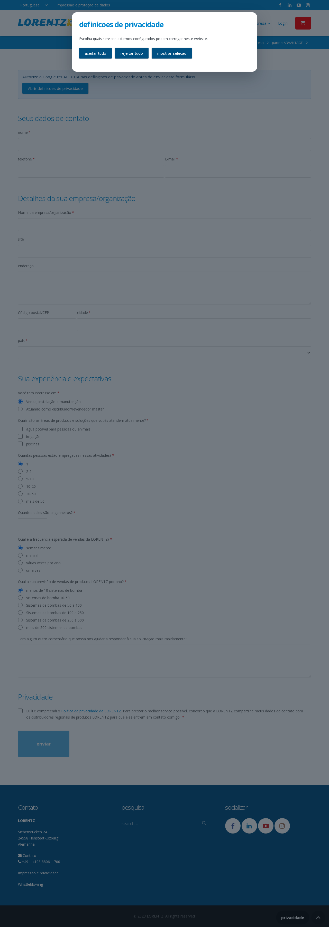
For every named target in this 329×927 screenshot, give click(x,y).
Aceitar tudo (95, 53)
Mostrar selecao (171, 53)
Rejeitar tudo (132, 53)
